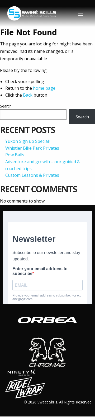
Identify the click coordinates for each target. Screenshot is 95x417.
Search (6, 106)
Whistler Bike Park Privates (32, 148)
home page (44, 88)
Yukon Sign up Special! (27, 141)
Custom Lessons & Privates (32, 175)
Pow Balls (14, 155)
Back (27, 95)
